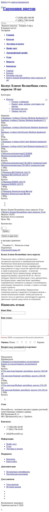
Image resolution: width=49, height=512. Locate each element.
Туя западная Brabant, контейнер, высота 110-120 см (24, 390)
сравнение (15, 240)
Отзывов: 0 (8, 245)
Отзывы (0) (15, 250)
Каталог (9, 73)
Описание (5, 250)
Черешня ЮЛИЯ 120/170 (12, 184)
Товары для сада (18, 111)
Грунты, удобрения (19, 102)
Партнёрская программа (17, 474)
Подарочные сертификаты (18, 472)
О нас (8, 446)
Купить (4, 125)
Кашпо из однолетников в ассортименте (19, 364)
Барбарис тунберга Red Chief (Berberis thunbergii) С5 (24, 146)
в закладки (6, 240)
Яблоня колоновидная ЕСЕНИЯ (15, 156)
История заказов (13, 487)
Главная (9, 71)
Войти (4, 2)
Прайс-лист (11, 444)
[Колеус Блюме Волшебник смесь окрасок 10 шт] (23, 212)
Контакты (10, 459)
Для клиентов (12, 484)
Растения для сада (14, 75)
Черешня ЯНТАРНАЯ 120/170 (14, 175)
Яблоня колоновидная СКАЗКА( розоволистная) (23, 165)
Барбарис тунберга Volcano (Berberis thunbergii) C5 (23, 120)
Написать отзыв (22, 245)
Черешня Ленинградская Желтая (15, 194)
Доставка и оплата (14, 449)
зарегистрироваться (20, 2)
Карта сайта (11, 461)
